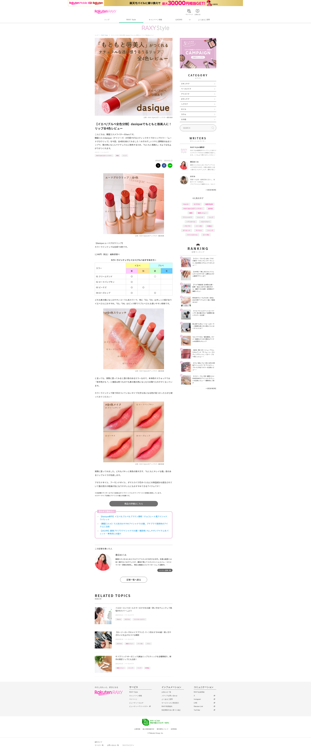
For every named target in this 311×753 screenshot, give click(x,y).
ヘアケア (184, 104)
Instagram (197, 699)
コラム (183, 114)
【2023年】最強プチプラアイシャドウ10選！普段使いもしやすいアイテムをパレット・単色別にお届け (134, 532)
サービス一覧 (99, 745)
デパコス (199, 230)
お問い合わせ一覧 (113, 745)
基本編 (210, 208)
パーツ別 (140, 643)
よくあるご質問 (204, 20)
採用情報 (174, 729)
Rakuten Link (198, 706)
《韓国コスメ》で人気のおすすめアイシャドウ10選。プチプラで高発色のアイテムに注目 (134, 525)
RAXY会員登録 (199, 692)
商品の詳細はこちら (133, 503)
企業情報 (137, 729)
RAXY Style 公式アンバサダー (104, 155)
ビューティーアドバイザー (138, 706)
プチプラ (187, 226)
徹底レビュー (129, 643)
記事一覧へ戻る (133, 579)
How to (119, 619)
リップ (125, 155)
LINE (195, 703)
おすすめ (127, 619)
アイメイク (185, 94)
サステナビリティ (128, 745)
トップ (106, 20)
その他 (183, 119)
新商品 (147, 668)
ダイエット (186, 230)
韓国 (117, 155)
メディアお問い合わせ (169, 696)
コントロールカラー (139, 619)
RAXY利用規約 (167, 706)
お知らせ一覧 (166, 692)
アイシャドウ (187, 217)
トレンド (130, 668)
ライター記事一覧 (165, 570)
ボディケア (185, 99)
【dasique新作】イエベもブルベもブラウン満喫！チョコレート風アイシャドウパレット (133, 518)
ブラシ (148, 643)
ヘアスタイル (190, 222)
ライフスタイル (192, 235)
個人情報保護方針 (148, 729)
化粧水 (209, 226)
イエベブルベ (205, 222)
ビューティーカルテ (136, 703)
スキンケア (185, 83)
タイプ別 (206, 235)
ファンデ (210, 230)
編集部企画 (209, 204)
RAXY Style (131, 20)
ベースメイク (105, 152)
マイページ (133, 699)
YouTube (197, 710)
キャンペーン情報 (155, 20)
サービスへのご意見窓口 (170, 703)
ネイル (183, 109)
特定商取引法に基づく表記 (171, 710)
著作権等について (162, 729)
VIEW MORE (211, 190)
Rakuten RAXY (105, 12)
